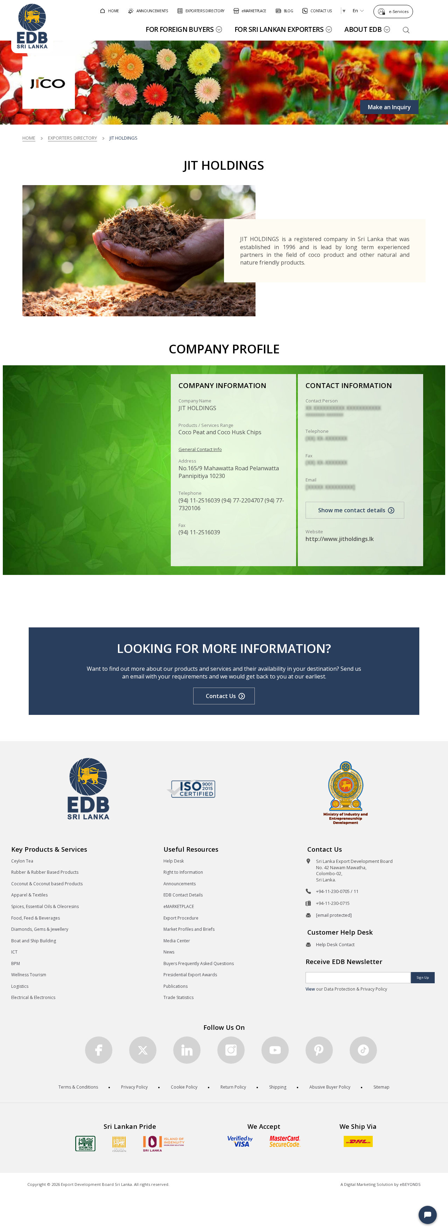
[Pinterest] (319, 1050)
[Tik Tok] (363, 1050)
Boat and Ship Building (33, 941)
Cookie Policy (184, 1087)
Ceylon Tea (22, 861)
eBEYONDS (410, 1184)
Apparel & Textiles (29, 895)
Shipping (277, 1087)
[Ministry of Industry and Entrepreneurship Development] (345, 792)
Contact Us (221, 696)
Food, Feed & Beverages (35, 918)
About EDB (363, 29)
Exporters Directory (72, 138)
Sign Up (423, 977)
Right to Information (183, 872)
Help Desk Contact (335, 944)
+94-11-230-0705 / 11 (337, 891)
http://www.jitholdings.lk (340, 539)
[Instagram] (231, 1050)
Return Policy (233, 1087)
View (310, 989)
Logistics (19, 986)
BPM (15, 963)
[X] (142, 1050)
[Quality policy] (191, 789)
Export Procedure (180, 918)
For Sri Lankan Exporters (278, 29)
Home (28, 138)
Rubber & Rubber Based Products (44, 872)
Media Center (176, 941)
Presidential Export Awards (190, 975)
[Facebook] (98, 1050)
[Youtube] (275, 1050)
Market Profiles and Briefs (189, 929)
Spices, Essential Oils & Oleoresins (45, 906)
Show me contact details (351, 510)
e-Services (398, 11)
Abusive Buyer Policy (329, 1087)
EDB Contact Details (183, 895)
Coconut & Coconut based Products (47, 884)
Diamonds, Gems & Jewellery (39, 929)
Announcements (179, 884)
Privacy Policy (134, 1087)
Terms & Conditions (78, 1087)
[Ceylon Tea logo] (85, 1143)
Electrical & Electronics (33, 997)
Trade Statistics (178, 997)
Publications (175, 986)
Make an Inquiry (389, 107)
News (168, 952)
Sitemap (381, 1087)
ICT (14, 952)
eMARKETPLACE (178, 906)
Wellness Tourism (28, 975)
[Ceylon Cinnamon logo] (119, 1144)
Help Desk (173, 861)
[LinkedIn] (187, 1050)
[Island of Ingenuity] (163, 1144)
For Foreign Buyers (180, 29)
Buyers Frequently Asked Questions (198, 963)
